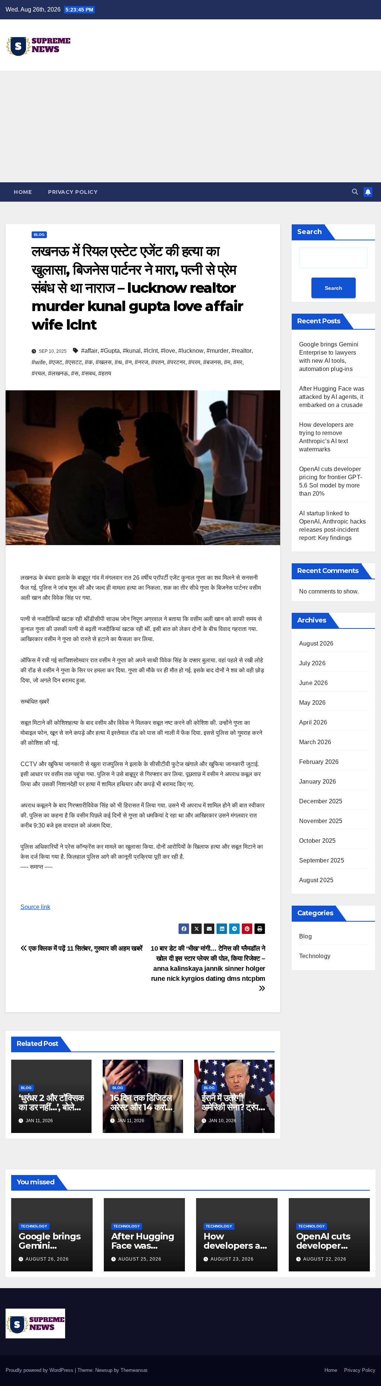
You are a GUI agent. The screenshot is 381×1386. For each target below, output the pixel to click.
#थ (118, 362)
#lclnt (151, 351)
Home (23, 192)
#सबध (88, 373)
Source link (35, 907)
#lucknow (191, 351)
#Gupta (110, 351)
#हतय (104, 373)
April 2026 (313, 722)
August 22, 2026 (324, 1259)
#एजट (55, 362)
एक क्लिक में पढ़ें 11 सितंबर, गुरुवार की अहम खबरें (85, 948)
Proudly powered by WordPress (40, 1370)
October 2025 (317, 841)
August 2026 (316, 643)
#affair (89, 351)
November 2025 (321, 821)
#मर (237, 362)
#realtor (241, 351)
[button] (355, 192)
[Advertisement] (190, 126)
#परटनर (176, 362)
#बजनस (212, 362)
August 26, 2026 (47, 1259)
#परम (194, 362)
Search (309, 232)
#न (128, 362)
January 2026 (317, 781)
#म (227, 362)
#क (89, 362)
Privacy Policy (72, 192)
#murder (217, 351)
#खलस (104, 362)
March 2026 (315, 742)
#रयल (38, 373)
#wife (39, 362)
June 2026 (313, 683)
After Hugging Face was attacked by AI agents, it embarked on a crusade (331, 396)
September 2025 (321, 860)
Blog (39, 235)
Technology (314, 956)
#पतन (157, 362)
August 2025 (316, 880)
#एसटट (73, 362)
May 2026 (312, 703)
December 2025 (321, 801)
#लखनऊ (58, 373)
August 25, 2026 (139, 1259)
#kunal (132, 351)
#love (168, 351)
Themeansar (134, 1370)
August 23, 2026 (232, 1259)
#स (75, 373)
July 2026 (312, 663)
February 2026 (319, 762)
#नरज (141, 362)
